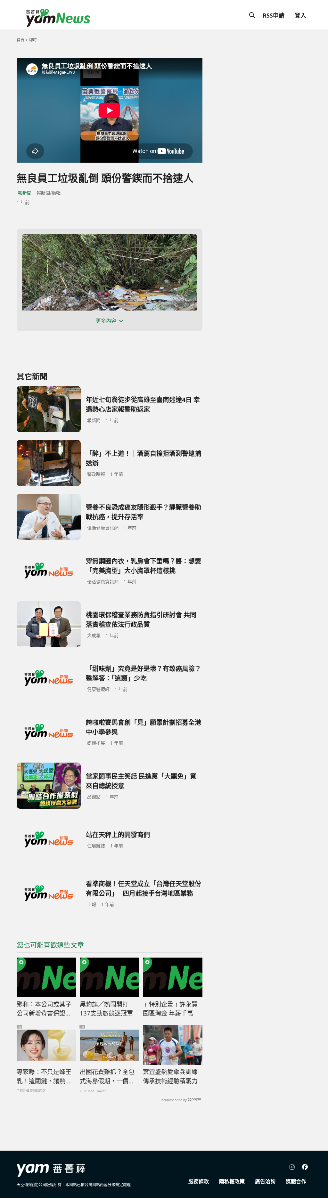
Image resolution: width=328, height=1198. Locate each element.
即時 (33, 40)
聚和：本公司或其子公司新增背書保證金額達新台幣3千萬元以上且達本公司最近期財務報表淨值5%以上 (46, 1009)
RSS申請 (273, 15)
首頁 (20, 40)
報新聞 (24, 193)
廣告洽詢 (265, 1181)
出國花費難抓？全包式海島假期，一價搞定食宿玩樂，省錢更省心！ (107, 1077)
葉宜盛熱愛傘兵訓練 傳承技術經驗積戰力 (172, 1076)
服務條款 (198, 1181)
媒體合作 (296, 1181)
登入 (300, 15)
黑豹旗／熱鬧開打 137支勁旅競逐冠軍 (107, 1009)
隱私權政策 (232, 1181)
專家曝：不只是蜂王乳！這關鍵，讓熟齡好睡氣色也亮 (44, 1077)
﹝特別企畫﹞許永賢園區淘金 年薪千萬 (170, 1009)
